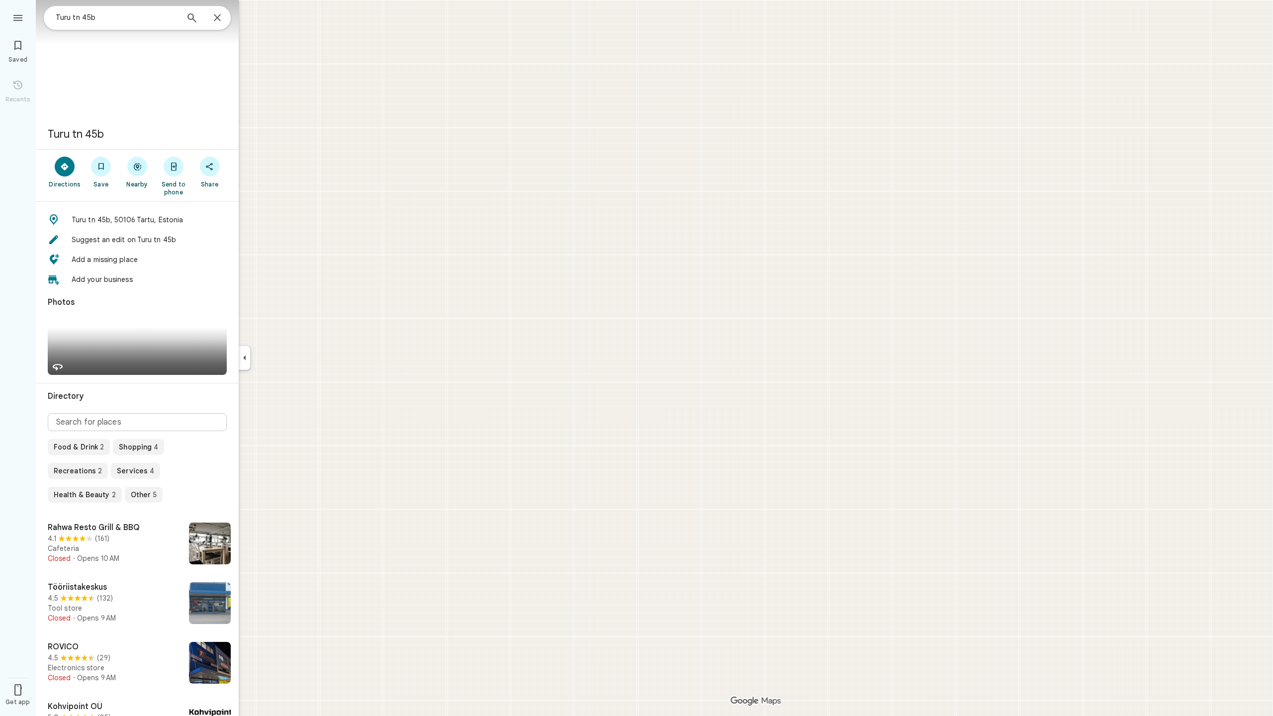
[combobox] (117, 17)
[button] (137, 220)
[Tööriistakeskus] (137, 604)
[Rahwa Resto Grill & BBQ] (137, 544)
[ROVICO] (137, 664)
